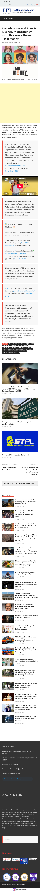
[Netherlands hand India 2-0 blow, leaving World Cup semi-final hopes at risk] (8, 648)
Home (7, 839)
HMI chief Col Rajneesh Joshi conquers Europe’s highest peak (26, 573)
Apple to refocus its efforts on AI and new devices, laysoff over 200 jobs (26, 584)
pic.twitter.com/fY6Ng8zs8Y (15, 254)
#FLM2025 (25, 243)
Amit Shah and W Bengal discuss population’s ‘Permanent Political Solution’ (26, 628)
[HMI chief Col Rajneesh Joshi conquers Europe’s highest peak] (8, 572)
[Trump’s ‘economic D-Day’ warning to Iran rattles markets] (20, 420)
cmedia (18, 42)
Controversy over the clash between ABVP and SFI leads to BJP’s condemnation (26, 526)
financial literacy (9, 349)
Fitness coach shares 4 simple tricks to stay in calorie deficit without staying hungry (25, 563)
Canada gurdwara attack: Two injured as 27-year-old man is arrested (25, 718)
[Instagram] (34, 5)
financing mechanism (9, 352)
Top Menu (7, 1)
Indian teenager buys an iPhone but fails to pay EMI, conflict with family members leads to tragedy (26, 537)
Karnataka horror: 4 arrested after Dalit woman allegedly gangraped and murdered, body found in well (26, 673)
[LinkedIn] (32, 5)
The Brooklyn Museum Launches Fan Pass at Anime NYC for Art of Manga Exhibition (26, 595)
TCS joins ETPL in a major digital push (15, 455)
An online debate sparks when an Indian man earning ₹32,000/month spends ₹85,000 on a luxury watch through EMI (18, 389)
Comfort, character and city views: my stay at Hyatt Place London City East (25, 501)
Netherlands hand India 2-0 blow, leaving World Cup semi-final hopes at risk (25, 650)
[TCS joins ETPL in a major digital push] (20, 453)
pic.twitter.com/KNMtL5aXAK (16, 166)
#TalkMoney (9, 245)
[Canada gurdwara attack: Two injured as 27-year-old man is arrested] (8, 716)
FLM (18, 352)
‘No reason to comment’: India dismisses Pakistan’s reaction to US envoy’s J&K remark (26, 707)
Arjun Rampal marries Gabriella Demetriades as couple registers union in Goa (26, 685)
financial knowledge (24, 347)
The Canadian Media (19, 884)
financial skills (8, 351)
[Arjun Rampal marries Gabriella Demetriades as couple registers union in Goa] (8, 683)
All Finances (6, 25)
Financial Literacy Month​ (24, 349)
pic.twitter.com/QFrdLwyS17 (24, 291)
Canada (13, 25)
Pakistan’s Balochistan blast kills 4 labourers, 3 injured (26, 616)
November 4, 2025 (12, 171)
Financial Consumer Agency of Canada (15, 345)
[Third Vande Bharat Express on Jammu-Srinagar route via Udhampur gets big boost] (8, 637)
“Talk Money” (13, 344)
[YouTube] (37, 5)
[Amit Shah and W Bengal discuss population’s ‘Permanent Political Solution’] (8, 626)
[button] (39, 2)
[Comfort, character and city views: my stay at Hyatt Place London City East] (8, 500)
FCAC (25, 344)
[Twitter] (30, 5)
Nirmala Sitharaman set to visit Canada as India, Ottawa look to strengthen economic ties (26, 696)
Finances (31, 344)
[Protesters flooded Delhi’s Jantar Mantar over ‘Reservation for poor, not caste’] (8, 511)
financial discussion (9, 347)
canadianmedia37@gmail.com (16, 769)
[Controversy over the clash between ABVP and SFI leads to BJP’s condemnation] (8, 524)
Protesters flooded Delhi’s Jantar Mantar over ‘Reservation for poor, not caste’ (24, 513)
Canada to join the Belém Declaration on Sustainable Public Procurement (24, 606)
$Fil (8, 288)
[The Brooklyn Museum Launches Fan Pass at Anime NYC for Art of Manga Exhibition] (8, 593)
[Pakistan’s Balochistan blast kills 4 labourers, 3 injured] (8, 616)
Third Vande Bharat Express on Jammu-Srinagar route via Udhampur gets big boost (26, 639)
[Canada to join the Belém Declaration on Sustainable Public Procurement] (8, 604)
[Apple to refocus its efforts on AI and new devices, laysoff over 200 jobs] (8, 582)
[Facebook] (27, 5)
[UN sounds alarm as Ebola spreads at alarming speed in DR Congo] (8, 659)
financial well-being (20, 351)
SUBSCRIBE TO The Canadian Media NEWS (19, 483)
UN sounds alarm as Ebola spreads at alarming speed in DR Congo (26, 661)
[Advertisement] (20, 103)
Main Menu (10, 18)
